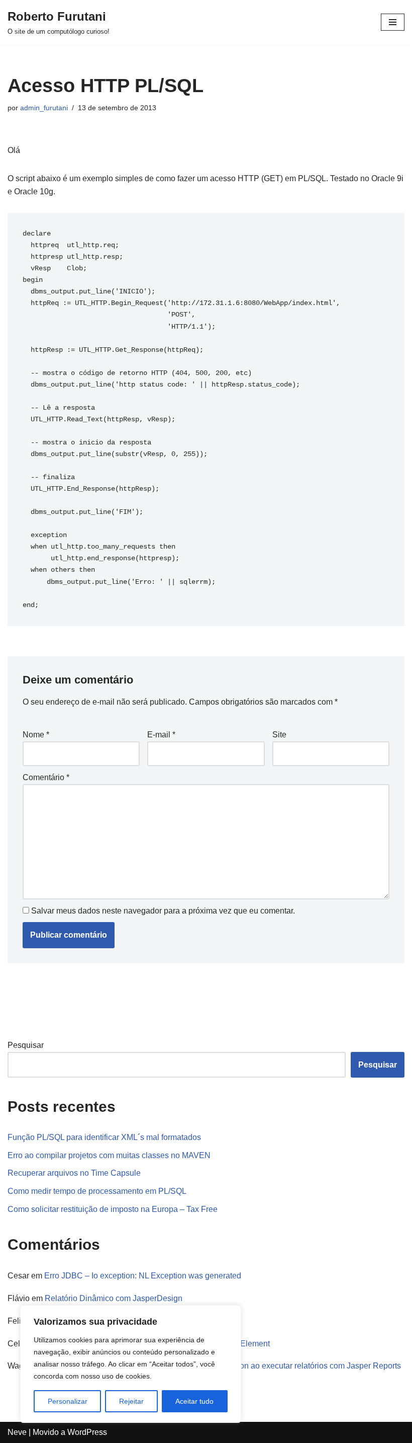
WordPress (87, 1432)
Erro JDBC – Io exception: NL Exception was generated (142, 1275)
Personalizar (67, 1401)
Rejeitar (131, 1401)
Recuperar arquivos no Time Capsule (74, 1173)
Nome (36, 734)
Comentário (46, 777)
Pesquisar (26, 1045)
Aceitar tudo (194, 1401)
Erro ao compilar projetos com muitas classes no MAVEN (109, 1155)
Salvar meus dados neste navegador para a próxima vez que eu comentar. (163, 910)
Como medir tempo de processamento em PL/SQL (97, 1191)
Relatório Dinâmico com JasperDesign (113, 1298)
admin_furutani (44, 108)
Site (279, 734)
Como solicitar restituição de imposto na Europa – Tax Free (113, 1209)
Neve (17, 1432)
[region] (130, 1364)
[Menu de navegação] (392, 22)
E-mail (161, 734)
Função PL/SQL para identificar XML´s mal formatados (104, 1137)
